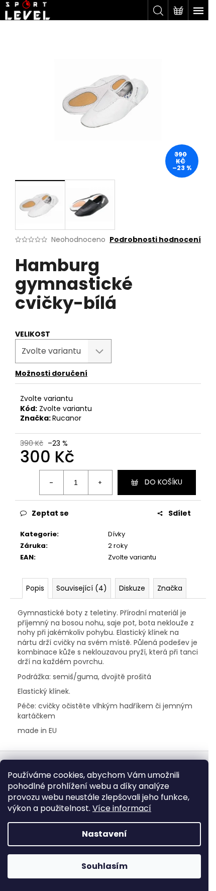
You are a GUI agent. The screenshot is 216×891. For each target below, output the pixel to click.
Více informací (121, 808)
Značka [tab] (169, 588)
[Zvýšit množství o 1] (100, 482)
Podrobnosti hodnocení (155, 240)
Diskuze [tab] (132, 588)
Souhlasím (104, 866)
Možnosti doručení (51, 373)
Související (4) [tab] (81, 588)
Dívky (116, 534)
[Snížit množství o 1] (52, 482)
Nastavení (104, 834)
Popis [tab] (35, 588)
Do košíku (163, 482)
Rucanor (66, 418)
